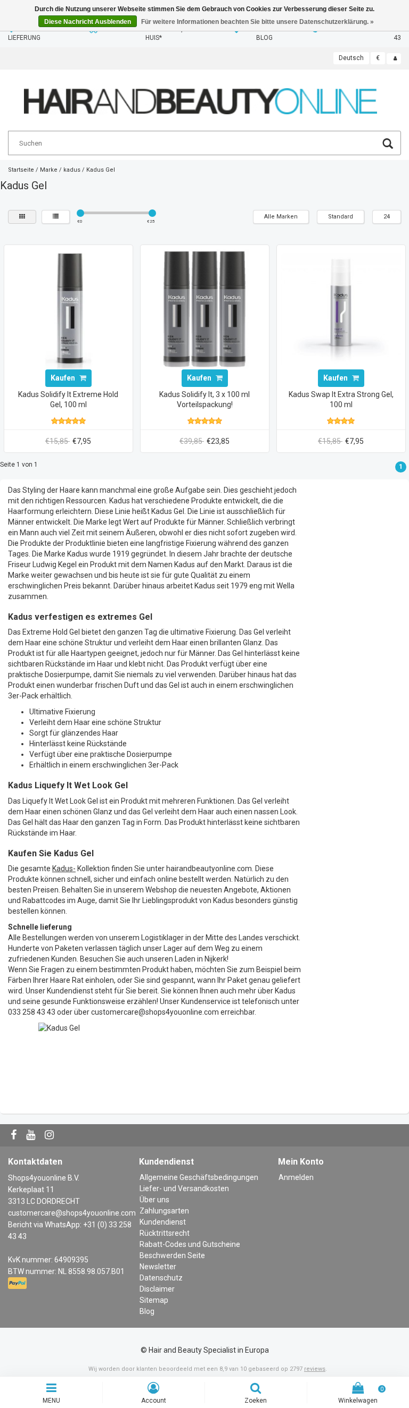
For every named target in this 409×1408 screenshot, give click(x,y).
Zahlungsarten (164, 1211)
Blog (147, 1311)
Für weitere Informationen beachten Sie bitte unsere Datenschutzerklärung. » (257, 22)
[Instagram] (50, 1135)
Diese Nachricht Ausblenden (87, 22)
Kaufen (64, 378)
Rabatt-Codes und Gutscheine (190, 1244)
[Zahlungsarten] (18, 1283)
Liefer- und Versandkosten (184, 1188)
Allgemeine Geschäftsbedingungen (199, 1177)
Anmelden (296, 1177)
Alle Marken (281, 216)
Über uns (154, 1199)
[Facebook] (15, 1135)
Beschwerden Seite (172, 1255)
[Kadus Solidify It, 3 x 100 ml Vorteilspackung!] (204, 308)
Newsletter (158, 1266)
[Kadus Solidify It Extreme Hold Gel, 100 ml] (68, 308)
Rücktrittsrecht (165, 1233)
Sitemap (154, 1300)
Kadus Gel (100, 169)
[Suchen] (388, 144)
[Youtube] (32, 1135)
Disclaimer (157, 1289)
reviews (314, 1368)
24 (386, 216)
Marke (49, 169)
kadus (71, 169)
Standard (340, 216)
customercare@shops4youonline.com (72, 1213)
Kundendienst (163, 1222)
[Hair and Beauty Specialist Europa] (200, 96)
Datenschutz (161, 1278)
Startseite (21, 169)
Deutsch (351, 58)
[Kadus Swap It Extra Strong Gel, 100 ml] (341, 308)
